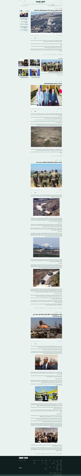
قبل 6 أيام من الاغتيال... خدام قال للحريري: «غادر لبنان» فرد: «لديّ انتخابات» (23, 19)
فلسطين (39, 453)
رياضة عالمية (61, 470)
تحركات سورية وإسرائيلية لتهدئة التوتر (53, 83)
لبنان (47, 54)
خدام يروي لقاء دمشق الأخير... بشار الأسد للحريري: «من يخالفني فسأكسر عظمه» (23, 27)
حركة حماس (57, 453)
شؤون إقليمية (61, 465)
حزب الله (58, 54)
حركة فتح (54, 453)
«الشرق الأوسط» (58, 35)
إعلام (46, 464)
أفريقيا (57, 464)
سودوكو (46, 469)
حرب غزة (51, 453)
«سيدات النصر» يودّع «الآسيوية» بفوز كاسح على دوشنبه (53, 5)
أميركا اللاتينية (57, 465)
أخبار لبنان (50, 54)
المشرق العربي (56, 8)
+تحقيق (57, 470)
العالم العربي (60, 8)
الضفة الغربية (47, 453)
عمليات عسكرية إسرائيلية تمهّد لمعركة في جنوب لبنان (55, 72)
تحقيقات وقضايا (57, 469)
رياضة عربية (61, 469)
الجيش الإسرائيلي (54, 54)
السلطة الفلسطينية (43, 453)
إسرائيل (45, 54)
